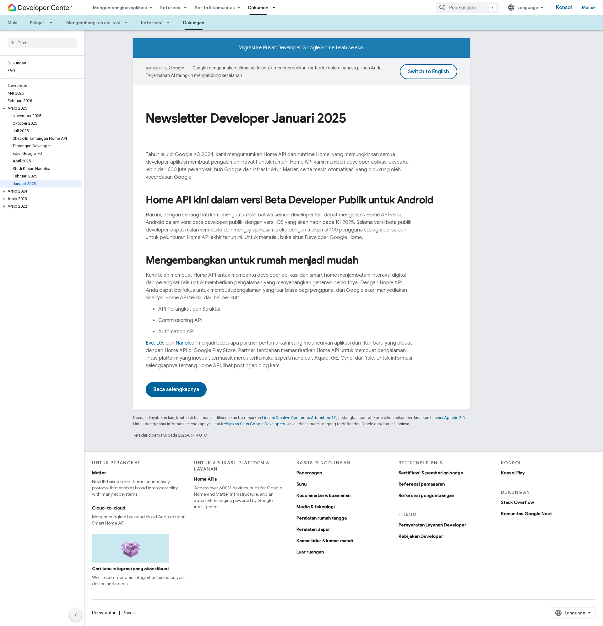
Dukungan (193, 22)
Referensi (171, 7)
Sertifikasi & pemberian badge (431, 473)
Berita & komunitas (215, 7)
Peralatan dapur (313, 529)
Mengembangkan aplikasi (120, 7)
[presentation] (301, 118)
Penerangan (309, 473)
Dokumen (258, 7)
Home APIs (205, 479)
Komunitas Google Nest (526, 513)
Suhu (301, 484)
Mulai (13, 22)
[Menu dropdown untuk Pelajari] (53, 22)
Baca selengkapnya (176, 389)
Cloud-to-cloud (108, 508)
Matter (99, 473)
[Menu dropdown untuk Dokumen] (275, 7)
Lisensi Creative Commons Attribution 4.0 (299, 417)
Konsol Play (513, 473)
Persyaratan (104, 612)
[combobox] (467, 7)
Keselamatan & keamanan (323, 495)
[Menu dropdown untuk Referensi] (169, 22)
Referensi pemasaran (422, 484)
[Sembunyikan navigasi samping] (75, 614)
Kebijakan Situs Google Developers (253, 424)
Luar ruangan (310, 552)
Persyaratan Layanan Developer (432, 525)
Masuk (588, 7)
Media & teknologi (315, 506)
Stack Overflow (517, 502)
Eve (150, 343)
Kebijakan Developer (421, 536)
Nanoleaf (186, 343)
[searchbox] (42, 43)
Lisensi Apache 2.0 (447, 417)
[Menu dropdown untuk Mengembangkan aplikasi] (127, 22)
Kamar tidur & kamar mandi (324, 540)
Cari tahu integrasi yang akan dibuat (130, 568)
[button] (41, 108)
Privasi (129, 612)
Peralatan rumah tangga (321, 518)
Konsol (564, 7)
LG (159, 343)
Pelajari (38, 22)
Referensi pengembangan (426, 495)
